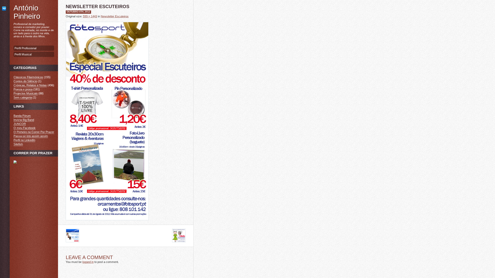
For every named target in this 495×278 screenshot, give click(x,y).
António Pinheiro (27, 12)
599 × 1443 (90, 16)
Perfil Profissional (25, 48)
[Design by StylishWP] (5, 8)
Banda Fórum (22, 115)
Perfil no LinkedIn (24, 140)
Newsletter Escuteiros (115, 16)
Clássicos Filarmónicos (28, 77)
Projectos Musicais (26, 93)
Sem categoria (23, 97)
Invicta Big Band (24, 119)
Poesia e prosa (23, 89)
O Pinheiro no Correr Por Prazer (34, 132)
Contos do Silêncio (25, 81)
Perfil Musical (23, 54)
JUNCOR (20, 123)
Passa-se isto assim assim (31, 136)
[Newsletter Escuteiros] (107, 223)
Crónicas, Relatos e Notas (30, 85)
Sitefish (18, 144)
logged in (88, 262)
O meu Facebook (25, 128)
